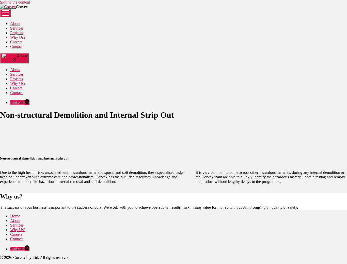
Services (17, 28)
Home (15, 216)
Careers (16, 42)
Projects (16, 33)
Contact (16, 46)
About (15, 23)
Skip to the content (15, 2)
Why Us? (17, 37)
